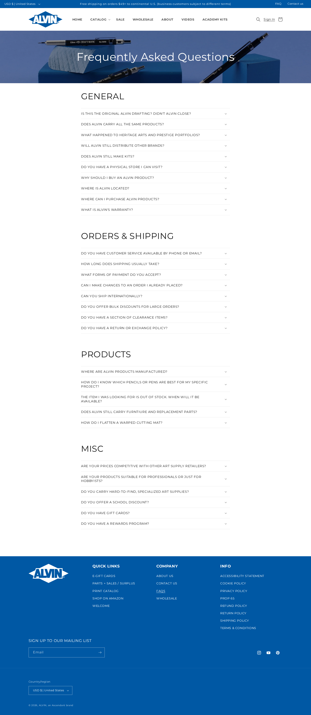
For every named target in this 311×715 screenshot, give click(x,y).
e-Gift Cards (103, 576)
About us (164, 576)
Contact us (295, 3)
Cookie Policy (233, 583)
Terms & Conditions (238, 628)
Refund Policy (233, 606)
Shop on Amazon (107, 598)
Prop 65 (227, 598)
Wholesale (166, 598)
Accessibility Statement (242, 576)
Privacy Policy (233, 591)
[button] (99, 19)
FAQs (160, 591)
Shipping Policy (234, 621)
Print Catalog (105, 591)
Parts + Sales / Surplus (113, 583)
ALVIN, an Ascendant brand (56, 705)
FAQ (278, 3)
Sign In (269, 19)
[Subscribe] (100, 652)
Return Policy (233, 613)
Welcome (101, 606)
